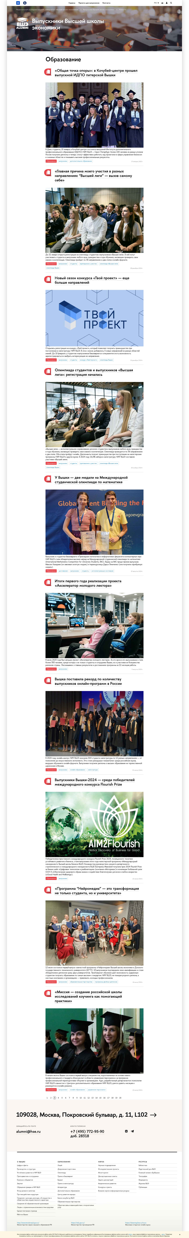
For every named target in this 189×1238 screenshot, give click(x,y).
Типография (143, 1176)
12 (89, 1098)
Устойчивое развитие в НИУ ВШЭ (29, 1173)
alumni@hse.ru (28, 1131)
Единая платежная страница (27, 1211)
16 (104, 1098)
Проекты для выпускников (89, 3)
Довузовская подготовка (67, 1169)
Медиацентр (143, 1180)
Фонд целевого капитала (26, 1191)
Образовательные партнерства (69, 1202)
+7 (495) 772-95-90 (87, 1131)
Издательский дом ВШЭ (147, 1169)
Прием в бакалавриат (65, 1176)
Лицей (60, 1165)
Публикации (143, 1187)
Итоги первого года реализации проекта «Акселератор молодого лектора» (88, 583)
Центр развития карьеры (66, 1194)
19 (116, 1098)
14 (96, 1098)
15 (100, 1098)
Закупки (20, 1183)
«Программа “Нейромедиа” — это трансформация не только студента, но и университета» (97, 890)
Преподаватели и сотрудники (28, 1176)
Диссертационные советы (107, 1176)
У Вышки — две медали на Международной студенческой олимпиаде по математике (91, 479)
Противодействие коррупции (27, 1194)
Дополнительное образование (69, 1191)
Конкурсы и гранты (105, 1187)
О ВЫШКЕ (21, 1162)
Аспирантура (62, 1187)
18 (112, 1098)
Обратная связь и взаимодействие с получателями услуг (76, 1206)
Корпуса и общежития (25, 1180)
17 (108, 1098)
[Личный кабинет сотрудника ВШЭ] (166, 3)
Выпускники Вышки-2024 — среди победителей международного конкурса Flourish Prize (95, 782)
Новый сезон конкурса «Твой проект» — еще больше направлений (92, 280)
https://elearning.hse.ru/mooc (135, 1223)
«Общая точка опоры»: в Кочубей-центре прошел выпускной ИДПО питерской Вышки (96, 72)
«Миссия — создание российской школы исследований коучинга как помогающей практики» (88, 996)
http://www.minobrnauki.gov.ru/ (28, 1223)
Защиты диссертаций (105, 1180)
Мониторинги (103, 1173)
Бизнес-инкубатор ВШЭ (66, 1198)
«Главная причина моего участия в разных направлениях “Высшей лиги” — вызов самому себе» (93, 175)
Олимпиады (62, 1173)
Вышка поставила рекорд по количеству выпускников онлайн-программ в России (88, 681)
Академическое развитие (107, 1183)
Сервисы (72, 3)
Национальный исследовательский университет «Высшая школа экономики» (47, 10)
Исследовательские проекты (108, 1169)
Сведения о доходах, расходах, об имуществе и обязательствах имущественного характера (34, 1199)
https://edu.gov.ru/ (78, 1223)
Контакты (106, 3)
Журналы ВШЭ (144, 1183)
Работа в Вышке (22, 1214)
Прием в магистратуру (66, 1183)
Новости (122, 10)
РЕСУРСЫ (143, 1162)
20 (120, 1098)
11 (85, 1098)
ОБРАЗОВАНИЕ (64, 1162)
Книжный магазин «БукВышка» (149, 1173)
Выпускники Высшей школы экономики (99, 10)
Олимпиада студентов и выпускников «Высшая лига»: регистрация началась (94, 372)
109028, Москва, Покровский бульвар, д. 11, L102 (81, 1114)
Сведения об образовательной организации (33, 1204)
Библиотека (143, 1165)
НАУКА (101, 1162)
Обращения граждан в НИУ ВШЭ (28, 1187)
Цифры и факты (22, 1165)
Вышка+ (60, 1180)
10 (81, 1098)
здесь (130, 1234)
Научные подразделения (107, 1165)
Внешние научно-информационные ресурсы (113, 1191)
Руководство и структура (26, 1169)
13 (93, 1098)
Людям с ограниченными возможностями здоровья (35, 1207)
